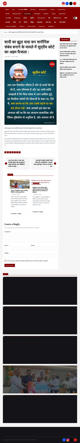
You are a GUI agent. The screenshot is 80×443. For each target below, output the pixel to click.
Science (54, 13)
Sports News (62, 13)
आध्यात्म (25, 18)
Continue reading (16, 213)
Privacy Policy (31, 26)
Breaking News (43, 9)
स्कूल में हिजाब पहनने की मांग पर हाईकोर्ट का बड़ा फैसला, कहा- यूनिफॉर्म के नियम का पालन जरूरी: (68, 46)
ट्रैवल (65, 18)
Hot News (33, 9)
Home (7, 9)
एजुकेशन (32, 18)
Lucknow (46, 13)
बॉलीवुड (32, 22)
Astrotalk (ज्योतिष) (22, 9)
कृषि (49, 18)
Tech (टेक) (8, 18)
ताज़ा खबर (8, 22)
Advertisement (41, 18)
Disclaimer (51, 26)
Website (6, 253)
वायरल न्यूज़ (48, 22)
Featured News (62, 9)
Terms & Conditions (11, 26)
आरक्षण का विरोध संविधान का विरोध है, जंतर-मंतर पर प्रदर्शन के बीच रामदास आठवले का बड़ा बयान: (68, 53)
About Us (22, 26)
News (13, 9)
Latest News (27, 13)
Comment (7, 231)
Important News (16, 13)
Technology (17, 18)
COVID (52, 9)
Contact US (42, 26)
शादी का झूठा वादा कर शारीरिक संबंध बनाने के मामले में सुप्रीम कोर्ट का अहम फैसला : (26, 32)
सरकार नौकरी (62, 22)
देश (20, 22)
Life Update (37, 13)
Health (7, 13)
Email (33, 245)
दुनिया (14, 22)
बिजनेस (25, 22)
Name (6, 245)
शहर (55, 22)
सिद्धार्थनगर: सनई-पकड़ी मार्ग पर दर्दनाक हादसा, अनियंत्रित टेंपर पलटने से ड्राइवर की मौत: (68, 75)
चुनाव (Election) (57, 18)
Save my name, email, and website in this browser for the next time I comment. (27, 260)
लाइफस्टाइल (39, 22)
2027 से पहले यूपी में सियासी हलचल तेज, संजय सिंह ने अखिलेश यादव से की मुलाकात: (68, 61)
